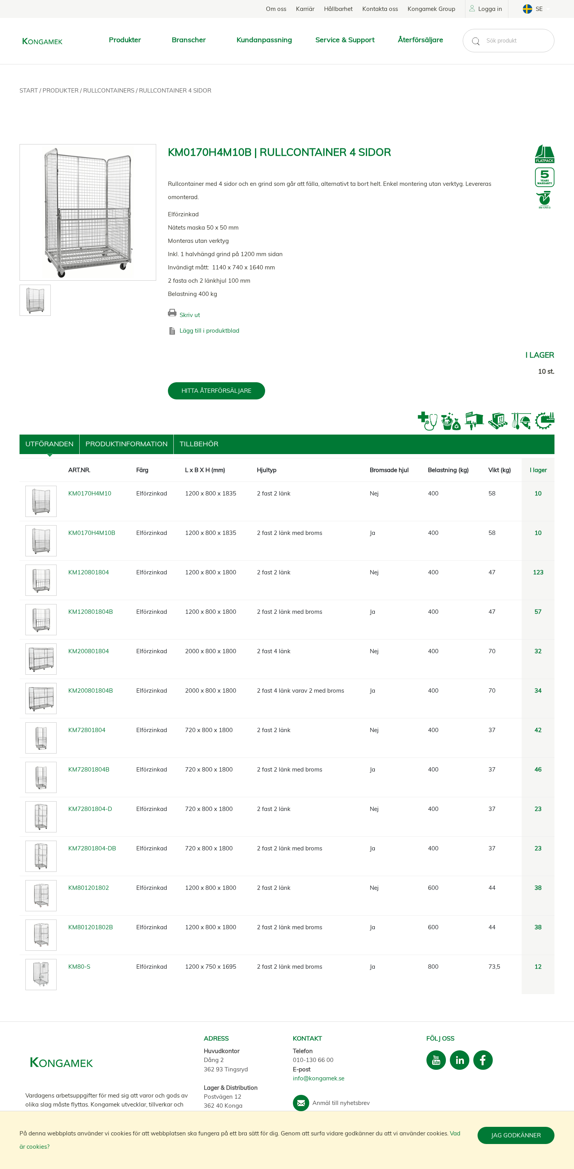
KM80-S (79, 966)
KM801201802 (88, 887)
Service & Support (345, 39)
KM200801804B (90, 690)
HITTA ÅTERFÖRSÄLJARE (216, 390)
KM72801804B (88, 769)
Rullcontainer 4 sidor (175, 90)
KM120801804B (90, 611)
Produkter (61, 90)
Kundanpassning (264, 39)
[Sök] (475, 41)
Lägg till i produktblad (209, 330)
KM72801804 (86, 730)
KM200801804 (88, 651)
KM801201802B (90, 927)
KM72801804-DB (92, 848)
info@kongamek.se (318, 1078)
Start (29, 90)
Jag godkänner (516, 1135)
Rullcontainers (109, 90)
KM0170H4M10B (91, 532)
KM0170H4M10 (89, 493)
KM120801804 (88, 572)
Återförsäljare (420, 39)
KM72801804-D (90, 809)
